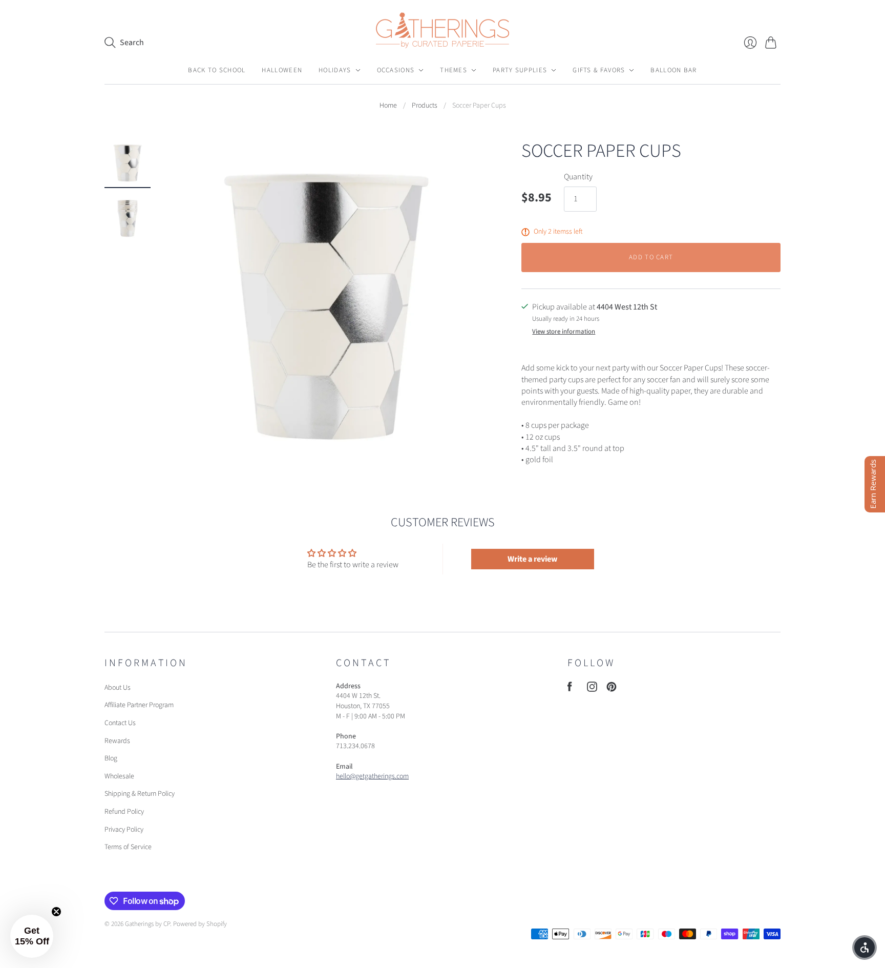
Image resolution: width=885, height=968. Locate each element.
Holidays (335, 70)
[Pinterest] (611, 689)
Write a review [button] (532, 559)
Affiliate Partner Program (139, 705)
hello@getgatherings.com (372, 776)
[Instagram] (592, 689)
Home (388, 106)
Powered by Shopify (200, 924)
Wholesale (119, 776)
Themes (453, 70)
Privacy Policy (123, 830)
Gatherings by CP (147, 924)
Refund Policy (124, 812)
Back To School (216, 70)
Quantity (578, 176)
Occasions (396, 70)
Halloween (282, 70)
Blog (110, 758)
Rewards (117, 741)
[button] (31, 936)
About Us (117, 688)
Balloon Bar (673, 70)
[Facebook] (569, 689)
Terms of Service (128, 847)
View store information (563, 332)
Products (424, 106)
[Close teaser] (56, 912)
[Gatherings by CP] (442, 30)
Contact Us (120, 723)
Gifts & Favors (599, 70)
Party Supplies (520, 70)
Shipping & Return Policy (139, 794)
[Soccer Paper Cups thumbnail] (127, 163)
